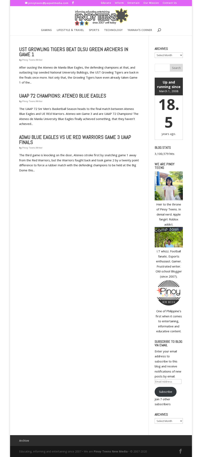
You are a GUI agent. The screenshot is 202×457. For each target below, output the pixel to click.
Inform (119, 3)
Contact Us (170, 3)
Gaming (46, 30)
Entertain (134, 3)
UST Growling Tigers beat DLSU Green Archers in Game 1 (73, 52)
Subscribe (165, 392)
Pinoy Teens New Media (111, 451)
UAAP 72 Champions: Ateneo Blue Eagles (62, 96)
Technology (113, 30)
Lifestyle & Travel (70, 30)
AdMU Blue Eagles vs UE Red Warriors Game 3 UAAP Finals (75, 140)
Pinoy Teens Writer (32, 59)
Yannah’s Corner (140, 30)
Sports (94, 30)
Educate (106, 3)
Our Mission (151, 3)
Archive (24, 440)
